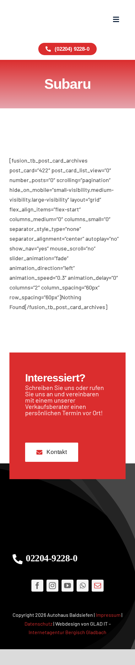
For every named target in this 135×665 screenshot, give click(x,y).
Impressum (108, 615)
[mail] (98, 586)
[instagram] (52, 586)
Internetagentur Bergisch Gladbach (67, 632)
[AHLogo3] (67, 516)
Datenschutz (38, 624)
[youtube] (67, 586)
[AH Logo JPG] (38, 19)
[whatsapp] (83, 586)
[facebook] (37, 586)
